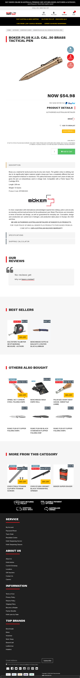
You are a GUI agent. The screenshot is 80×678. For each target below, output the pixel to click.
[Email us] (7, 668)
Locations (9, 569)
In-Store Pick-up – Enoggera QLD (54, 19)
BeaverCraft (10, 642)
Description (14, 165)
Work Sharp (9, 639)
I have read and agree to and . (23, 664)
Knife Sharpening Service (14, 541)
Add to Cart (67, 152)
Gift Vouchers (10, 572)
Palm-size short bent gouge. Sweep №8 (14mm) (63, 402)
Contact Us (9, 576)
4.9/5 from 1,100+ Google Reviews (29, 23)
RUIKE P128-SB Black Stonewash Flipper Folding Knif (39, 431)
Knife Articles (10, 562)
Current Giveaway (11, 566)
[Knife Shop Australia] (11, 13)
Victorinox (9, 635)
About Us (9, 559)
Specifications (16, 235)
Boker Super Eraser (62, 486)
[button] (67, 125)
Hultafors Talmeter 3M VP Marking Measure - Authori (16, 344)
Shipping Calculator (19, 241)
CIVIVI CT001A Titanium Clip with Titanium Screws (16, 489)
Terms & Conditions (24, 664)
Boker (8, 632)
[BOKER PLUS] (71, 119)
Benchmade (10, 629)
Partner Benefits (11, 611)
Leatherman (9, 646)
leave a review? (28, 279)
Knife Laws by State (12, 614)
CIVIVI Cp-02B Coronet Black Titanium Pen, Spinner (39, 489)
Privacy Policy (10, 597)
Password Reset (11, 531)
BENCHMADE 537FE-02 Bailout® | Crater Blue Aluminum (39, 344)
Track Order (10, 534)
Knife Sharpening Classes (14, 544)
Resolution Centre (11, 537)
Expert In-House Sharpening (55, 23)
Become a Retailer (12, 607)
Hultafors (9, 649)
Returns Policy (10, 601)
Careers (8, 579)
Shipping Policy (11, 604)
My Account (9, 527)
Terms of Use (10, 594)
